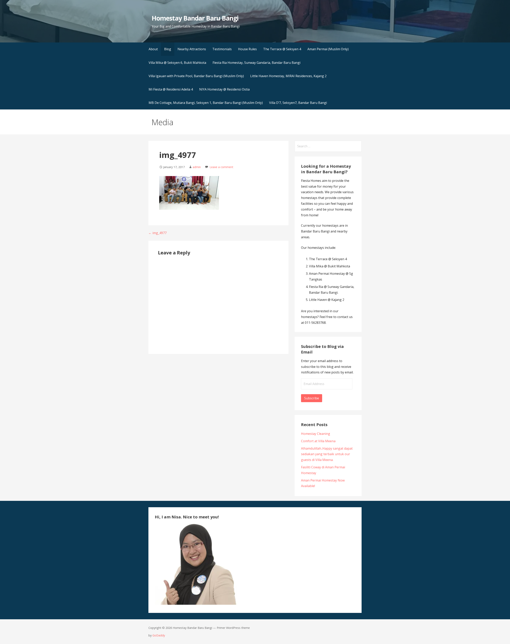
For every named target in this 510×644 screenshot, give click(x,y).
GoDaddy (158, 635)
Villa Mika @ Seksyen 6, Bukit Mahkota (177, 62)
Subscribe (311, 398)
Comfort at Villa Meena (318, 441)
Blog (167, 49)
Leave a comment (221, 167)
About (153, 49)
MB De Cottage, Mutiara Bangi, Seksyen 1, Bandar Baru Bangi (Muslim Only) (206, 102)
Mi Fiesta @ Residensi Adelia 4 (171, 89)
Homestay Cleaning (315, 433)
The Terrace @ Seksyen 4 (282, 49)
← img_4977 (157, 233)
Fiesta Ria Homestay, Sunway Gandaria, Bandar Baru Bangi (256, 62)
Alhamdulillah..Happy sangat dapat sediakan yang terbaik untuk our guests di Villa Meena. (327, 454)
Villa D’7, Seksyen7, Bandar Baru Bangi (298, 102)
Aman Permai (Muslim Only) (328, 49)
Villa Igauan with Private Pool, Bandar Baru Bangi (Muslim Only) (196, 76)
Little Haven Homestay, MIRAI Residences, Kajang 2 (288, 76)
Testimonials (222, 49)
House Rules (247, 49)
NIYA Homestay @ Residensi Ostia (224, 89)
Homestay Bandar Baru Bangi (195, 18)
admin (197, 167)
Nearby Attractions (192, 49)
